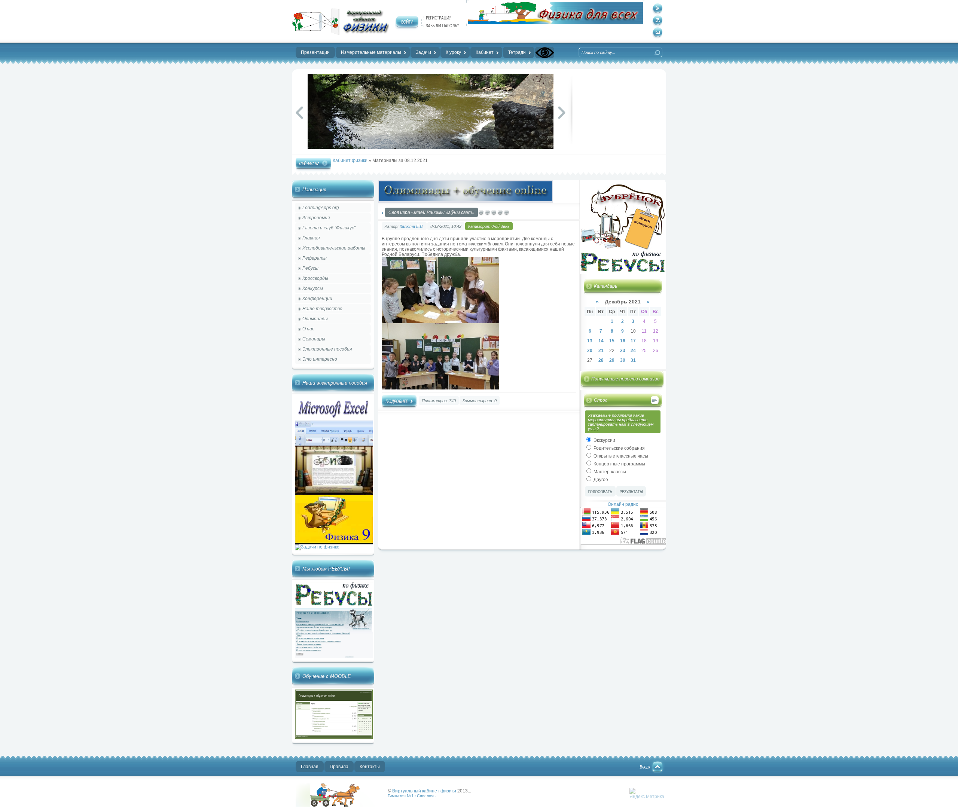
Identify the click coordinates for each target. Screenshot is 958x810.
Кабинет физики (350, 160)
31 (633, 360)
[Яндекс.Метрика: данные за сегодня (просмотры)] (646, 793)
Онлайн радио (623, 504)
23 (622, 350)
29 (611, 360)
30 (622, 360)
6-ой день (500, 226)
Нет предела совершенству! (340, 22)
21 (601, 350)
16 (622, 340)
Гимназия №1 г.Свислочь (412, 796)
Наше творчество (322, 308)
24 (633, 350)
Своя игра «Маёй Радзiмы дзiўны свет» (431, 212)
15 (611, 340)
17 (633, 340)
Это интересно (319, 359)
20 (589, 350)
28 (601, 360)
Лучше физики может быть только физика (338, 795)
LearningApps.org (320, 207)
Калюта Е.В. (412, 226)
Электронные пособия (327, 349)
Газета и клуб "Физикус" (329, 227)
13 (589, 340)
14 (601, 340)
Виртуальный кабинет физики (424, 791)
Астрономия (316, 217)
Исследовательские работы (333, 248)
